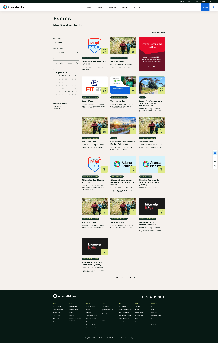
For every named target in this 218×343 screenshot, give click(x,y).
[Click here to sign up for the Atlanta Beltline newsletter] (215, 161)
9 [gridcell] (75, 82)
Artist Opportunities (124, 312)
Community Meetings (91, 315)
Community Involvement (92, 321)
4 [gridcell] (59, 82)
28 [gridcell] (60, 79)
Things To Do (56, 312)
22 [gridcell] (72, 88)
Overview (137, 306)
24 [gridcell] (56, 92)
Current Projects (106, 314)
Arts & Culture (57, 318)
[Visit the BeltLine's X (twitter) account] (147, 297)
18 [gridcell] (59, 88)
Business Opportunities (125, 309)
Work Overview (122, 306)
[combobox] (66, 42)
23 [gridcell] (76, 88)
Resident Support (74, 309)
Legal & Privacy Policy (127, 338)
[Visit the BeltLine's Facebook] (142, 297)
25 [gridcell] (60, 92)
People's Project (139, 312)
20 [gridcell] (66, 88)
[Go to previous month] (72, 72)
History (137, 309)
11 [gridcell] (59, 85)
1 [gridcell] (72, 79)
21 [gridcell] (69, 88)
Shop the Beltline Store (92, 328)
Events (55, 322)
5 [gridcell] (62, 82)
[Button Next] (134, 277)
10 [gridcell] (56, 85)
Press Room (154, 312)
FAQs (152, 318)
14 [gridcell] (69, 85)
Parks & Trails (56, 315)
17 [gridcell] (56, 88)
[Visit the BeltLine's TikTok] (164, 297)
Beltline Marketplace (124, 318)
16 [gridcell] (75, 85)
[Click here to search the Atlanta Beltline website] (215, 166)
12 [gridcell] (63, 85)
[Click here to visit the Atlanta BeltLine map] (215, 157)
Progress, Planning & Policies (107, 310)
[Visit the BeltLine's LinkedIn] (155, 297)
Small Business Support (125, 315)
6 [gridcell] (66, 82)
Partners (137, 318)
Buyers (71, 312)
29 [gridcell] (63, 79)
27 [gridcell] (56, 79)
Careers (137, 321)
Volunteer (88, 312)
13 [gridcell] (66, 85)
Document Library (156, 315)
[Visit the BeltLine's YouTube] (159, 297)
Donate (88, 309)
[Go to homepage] (14, 7)
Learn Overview (106, 306)
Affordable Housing (107, 317)
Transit (104, 320)
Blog (152, 309)
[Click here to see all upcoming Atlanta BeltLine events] (215, 153)
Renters (71, 315)
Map (152, 306)
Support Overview (90, 306)
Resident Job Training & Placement (75, 319)
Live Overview (73, 306)
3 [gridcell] (56, 82)
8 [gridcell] (72, 82)
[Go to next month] (75, 72)
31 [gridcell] (69, 79)
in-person (58, 106)
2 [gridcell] (75, 79)
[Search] (213, 7)
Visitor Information (58, 309)
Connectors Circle (90, 324)
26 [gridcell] (63, 92)
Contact (153, 324)
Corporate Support (91, 318)
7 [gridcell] (69, 82)
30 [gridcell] (66, 79)
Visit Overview (57, 306)
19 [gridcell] (63, 88)
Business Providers (124, 321)
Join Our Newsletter (156, 321)
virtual (57, 108)
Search (55, 59)
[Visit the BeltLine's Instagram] (151, 297)
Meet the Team (139, 315)
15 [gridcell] (72, 85)
